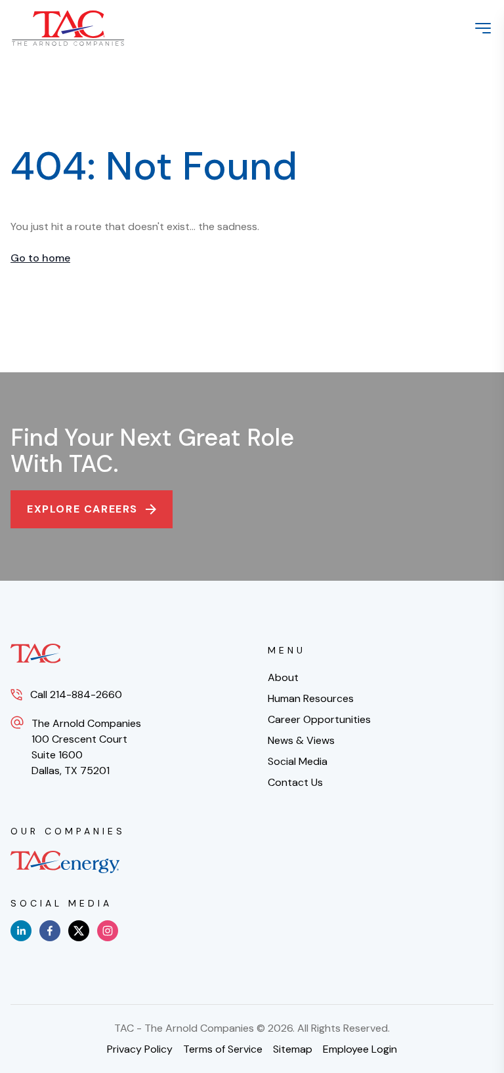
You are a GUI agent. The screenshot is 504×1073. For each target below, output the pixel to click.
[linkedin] (21, 930)
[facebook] (49, 930)
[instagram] (107, 930)
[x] (78, 930)
